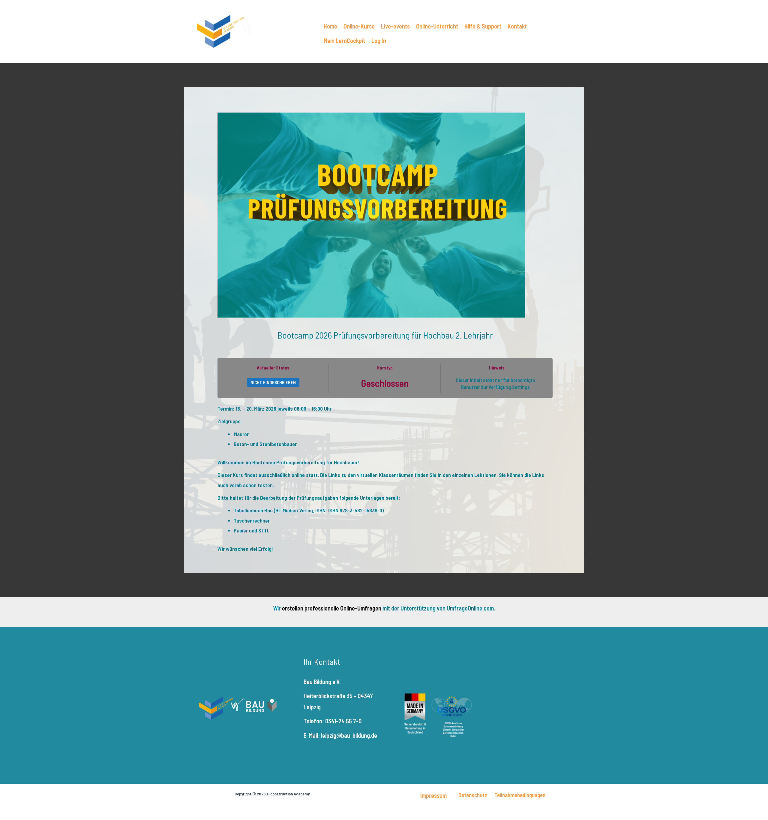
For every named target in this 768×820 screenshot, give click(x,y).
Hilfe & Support (482, 26)
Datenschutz (472, 794)
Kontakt (517, 26)
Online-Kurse (359, 26)
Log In (378, 40)
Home (330, 26)
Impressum (433, 795)
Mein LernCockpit (344, 40)
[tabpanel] (385, 479)
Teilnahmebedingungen (519, 794)
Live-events (395, 26)
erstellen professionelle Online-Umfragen (331, 608)
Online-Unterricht (437, 26)
